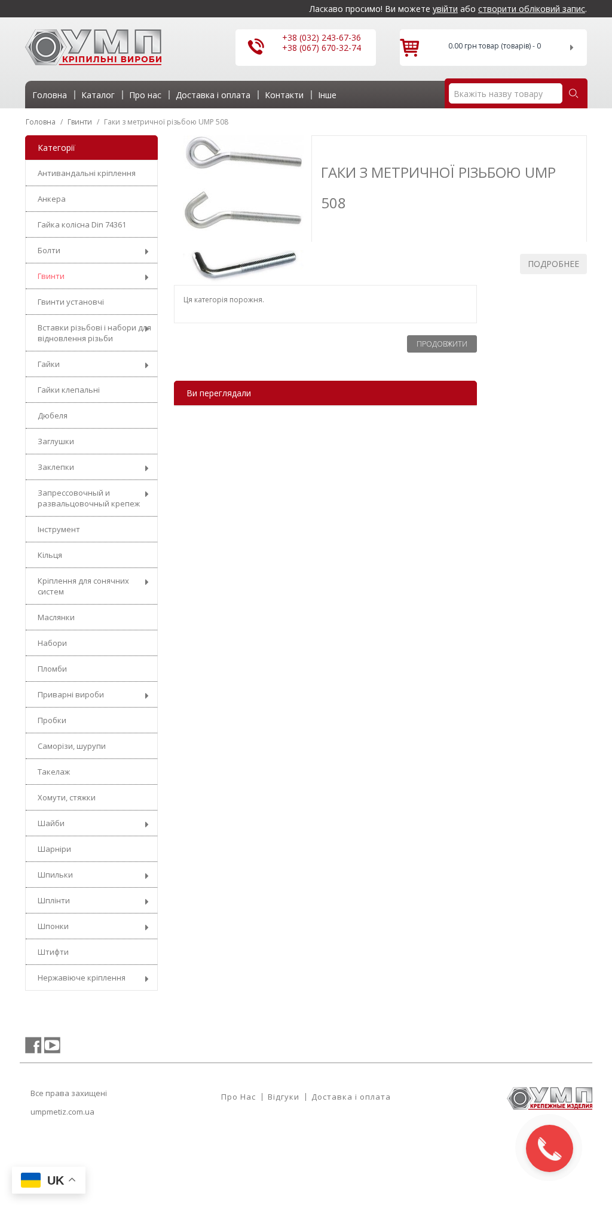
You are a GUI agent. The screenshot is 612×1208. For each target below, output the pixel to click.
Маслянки (56, 617)
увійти (445, 8)
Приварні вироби (71, 694)
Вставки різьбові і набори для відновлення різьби (94, 333)
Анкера (52, 198)
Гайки (49, 364)
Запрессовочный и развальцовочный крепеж (89, 498)
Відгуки (283, 1096)
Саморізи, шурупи (72, 745)
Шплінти (54, 900)
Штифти (53, 951)
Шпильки (55, 874)
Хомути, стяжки (67, 797)
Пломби (52, 668)
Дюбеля (53, 415)
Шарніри (54, 848)
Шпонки (53, 926)
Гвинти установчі (71, 301)
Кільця (50, 555)
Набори (52, 643)
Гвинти (51, 276)
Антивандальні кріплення (87, 173)
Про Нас (238, 1096)
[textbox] (505, 93)
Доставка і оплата (351, 1096)
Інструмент (59, 529)
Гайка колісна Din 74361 (82, 224)
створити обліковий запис (531, 8)
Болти (49, 250)
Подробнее (553, 263)
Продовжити (442, 344)
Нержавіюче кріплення (82, 977)
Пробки (52, 720)
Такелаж (54, 771)
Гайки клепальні (69, 389)
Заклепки (56, 467)
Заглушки (56, 441)
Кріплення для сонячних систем (83, 586)
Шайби (51, 823)
